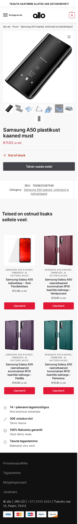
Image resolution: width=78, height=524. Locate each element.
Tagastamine (12, 473)
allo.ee (6, 26)
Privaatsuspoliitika (15, 463)
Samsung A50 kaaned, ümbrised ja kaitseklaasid (47, 26)
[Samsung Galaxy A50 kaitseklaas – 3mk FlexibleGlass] (19, 250)
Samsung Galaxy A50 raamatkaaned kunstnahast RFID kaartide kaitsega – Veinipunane (58, 286)
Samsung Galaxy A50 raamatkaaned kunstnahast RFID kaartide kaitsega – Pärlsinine (58, 371)
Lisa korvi (19, 305)
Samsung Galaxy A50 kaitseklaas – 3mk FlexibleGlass (19, 283)
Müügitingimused (14, 482)
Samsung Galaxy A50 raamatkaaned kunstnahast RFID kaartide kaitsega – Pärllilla (19, 371)
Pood (15, 26)
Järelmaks (10, 492)
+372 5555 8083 (39, 501)
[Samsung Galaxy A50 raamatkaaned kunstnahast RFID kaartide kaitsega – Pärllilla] (19, 335)
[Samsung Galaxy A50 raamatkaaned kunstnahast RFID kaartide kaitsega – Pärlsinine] (58, 335)
